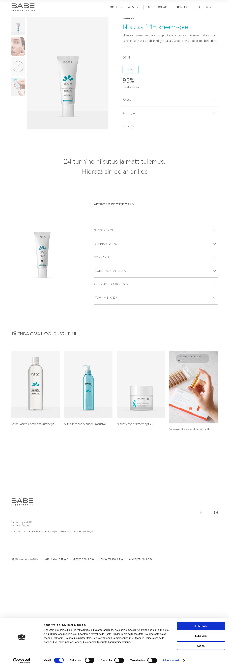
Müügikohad (157, 7)
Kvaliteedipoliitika (141, 559)
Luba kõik (201, 626)
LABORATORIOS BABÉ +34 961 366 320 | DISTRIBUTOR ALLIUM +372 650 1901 (52, 531)
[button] (103, 74)
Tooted (114, 7)
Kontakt (183, 7)
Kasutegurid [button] (129, 113)
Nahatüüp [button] (128, 126)
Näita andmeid (171, 660)
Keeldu (201, 645)
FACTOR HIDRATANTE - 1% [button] (110, 271)
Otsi (130, 69)
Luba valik (201, 635)
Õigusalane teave (56, 559)
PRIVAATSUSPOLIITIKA (112, 559)
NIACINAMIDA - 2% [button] (105, 244)
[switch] (89, 660)
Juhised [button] (127, 100)
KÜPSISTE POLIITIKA (84, 559)
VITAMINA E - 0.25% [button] (106, 298)
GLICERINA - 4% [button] (103, 230)
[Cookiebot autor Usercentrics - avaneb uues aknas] (21, 660)
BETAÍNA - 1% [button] (102, 257)
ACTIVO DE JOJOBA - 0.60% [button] (111, 284)
